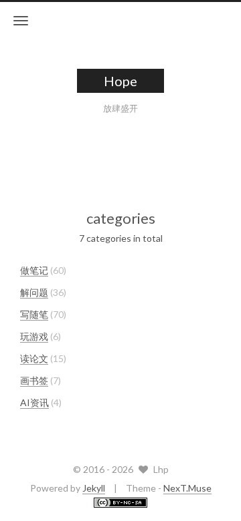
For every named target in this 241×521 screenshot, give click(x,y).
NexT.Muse (187, 488)
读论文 (34, 358)
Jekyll (93, 488)
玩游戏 (34, 336)
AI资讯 (34, 402)
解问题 (34, 292)
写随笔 (34, 314)
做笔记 (34, 270)
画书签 (34, 380)
